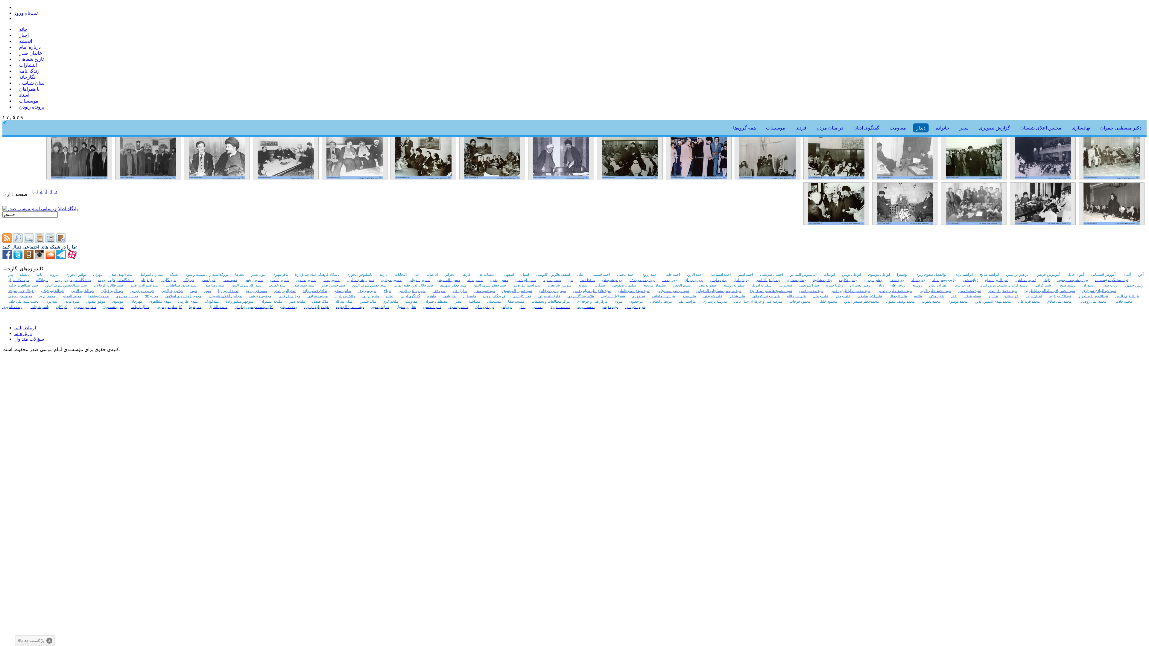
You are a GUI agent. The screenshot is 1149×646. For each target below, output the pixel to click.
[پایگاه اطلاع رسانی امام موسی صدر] (40, 208)
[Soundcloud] (50, 257)
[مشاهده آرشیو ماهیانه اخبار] (50, 241)
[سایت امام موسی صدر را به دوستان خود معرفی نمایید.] (29, 241)
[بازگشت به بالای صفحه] (35, 640)
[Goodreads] (29, 257)
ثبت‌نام (31, 13)
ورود (19, 13)
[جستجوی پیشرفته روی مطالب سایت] (18, 241)
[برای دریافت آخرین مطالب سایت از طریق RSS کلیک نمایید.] (7, 241)
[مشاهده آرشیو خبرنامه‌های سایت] (39, 241)
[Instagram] (39, 257)
